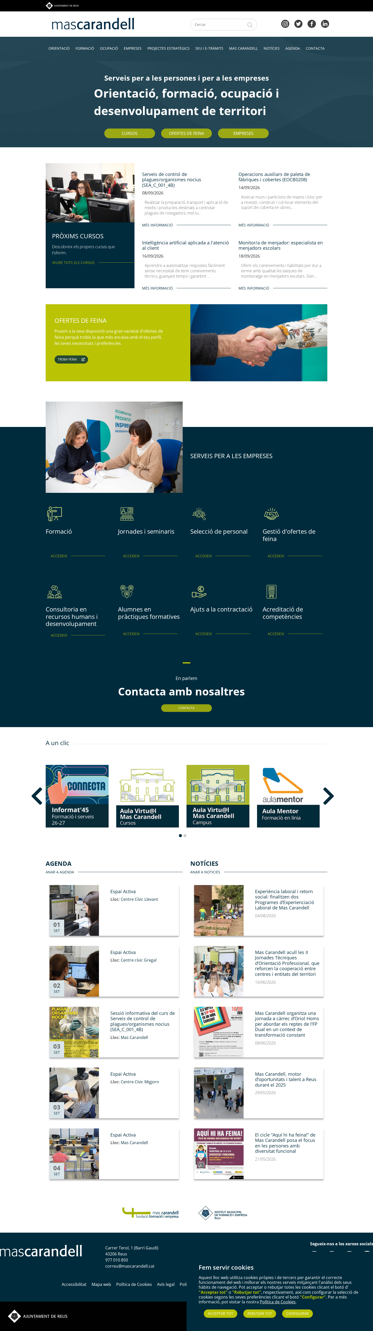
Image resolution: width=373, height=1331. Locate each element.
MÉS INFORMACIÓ (157, 225)
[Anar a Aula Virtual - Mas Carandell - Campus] (218, 796)
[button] (51, 796)
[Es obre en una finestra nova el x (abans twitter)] (298, 23)
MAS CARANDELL (243, 48)
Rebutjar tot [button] (259, 1313)
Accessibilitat (74, 1284)
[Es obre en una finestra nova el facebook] (312, 23)
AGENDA (292, 48)
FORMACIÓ (85, 48)
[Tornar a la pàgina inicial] (150, 1212)
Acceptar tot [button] (220, 1313)
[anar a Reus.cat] (62, 5)
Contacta (186, 708)
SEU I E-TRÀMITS (209, 48)
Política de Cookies (278, 1302)
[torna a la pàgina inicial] (93, 23)
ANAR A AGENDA (60, 872)
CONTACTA (315, 48)
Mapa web (101, 1284)
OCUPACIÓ (109, 48)
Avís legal (166, 1284)
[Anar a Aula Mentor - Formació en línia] (288, 796)
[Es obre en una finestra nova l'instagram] (285, 23)
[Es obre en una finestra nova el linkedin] (325, 23)
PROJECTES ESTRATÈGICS (168, 48)
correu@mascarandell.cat (130, 1266)
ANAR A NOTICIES (205, 872)
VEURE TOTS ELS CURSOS (73, 262)
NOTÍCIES (272, 48)
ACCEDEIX (59, 555)
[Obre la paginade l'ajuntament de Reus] (37, 1316)
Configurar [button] (297, 1313)
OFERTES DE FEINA (186, 133)
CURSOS (130, 133)
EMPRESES (133, 48)
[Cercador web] (250, 24)
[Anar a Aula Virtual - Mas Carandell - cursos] (147, 796)
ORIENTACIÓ (59, 48)
